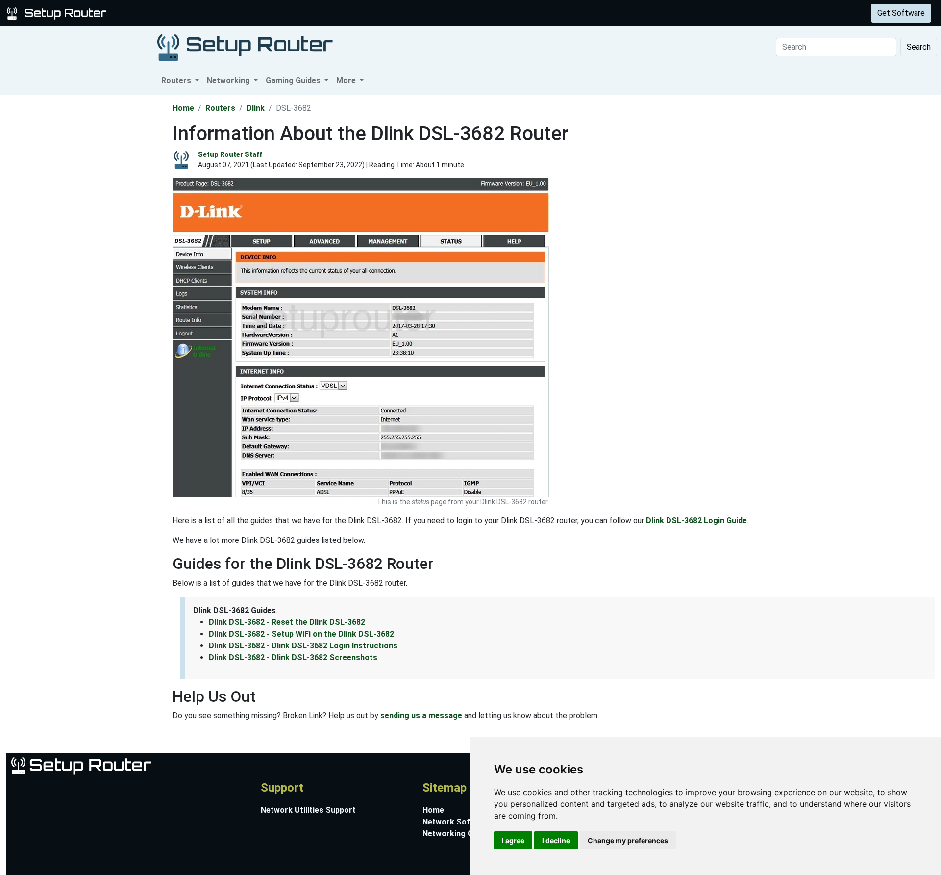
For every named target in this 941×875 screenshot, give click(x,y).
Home (183, 108)
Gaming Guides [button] (294, 80)
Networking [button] (229, 80)
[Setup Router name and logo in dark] (245, 46)
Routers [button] (177, 80)
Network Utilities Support (308, 810)
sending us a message (421, 715)
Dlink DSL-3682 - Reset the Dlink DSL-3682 (287, 622)
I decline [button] (556, 840)
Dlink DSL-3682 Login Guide (696, 520)
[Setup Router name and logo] (58, 12)
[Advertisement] (85, 242)
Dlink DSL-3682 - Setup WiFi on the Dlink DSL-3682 (301, 634)
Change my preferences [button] (628, 840)
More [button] (347, 80)
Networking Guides (457, 833)
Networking (197, 13)
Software (244, 13)
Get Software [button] (901, 13)
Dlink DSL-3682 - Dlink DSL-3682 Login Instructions (303, 645)
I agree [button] (513, 840)
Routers (153, 13)
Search (919, 46)
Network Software (457, 821)
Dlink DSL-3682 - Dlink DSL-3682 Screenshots (293, 657)
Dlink (256, 108)
